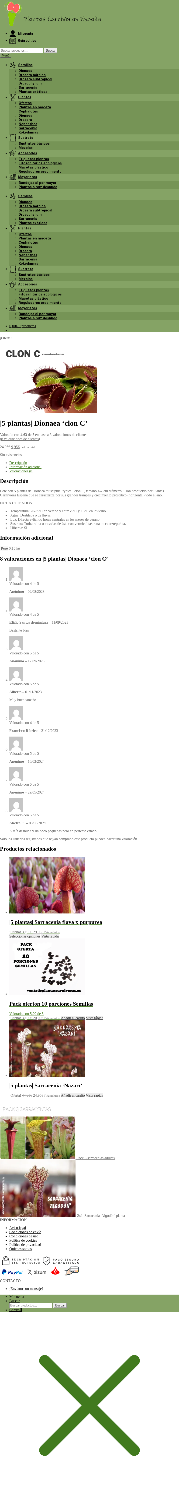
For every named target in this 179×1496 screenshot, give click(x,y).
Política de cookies (23, 1240)
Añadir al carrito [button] (73, 1018)
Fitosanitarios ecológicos (40, 163)
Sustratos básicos (34, 143)
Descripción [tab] (18, 463)
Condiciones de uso (23, 1236)
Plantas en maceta (35, 107)
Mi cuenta (16, 1297)
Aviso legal (17, 1228)
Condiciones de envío (25, 1232)
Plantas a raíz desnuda (38, 187)
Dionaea (25, 71)
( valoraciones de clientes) (20, 439)
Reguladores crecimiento (40, 171)
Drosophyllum (30, 83)
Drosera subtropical (35, 79)
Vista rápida (50, 936)
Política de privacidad (25, 1245)
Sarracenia (28, 87)
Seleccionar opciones (24, 936)
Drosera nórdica (32, 75)
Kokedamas (28, 132)
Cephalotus (28, 111)
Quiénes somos (20, 1249)
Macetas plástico (33, 167)
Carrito (15, 1310)
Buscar (50, 50)
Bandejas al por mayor (37, 183)
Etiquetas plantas (34, 159)
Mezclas (26, 148)
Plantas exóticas (33, 92)
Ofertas (25, 103)
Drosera (25, 120)
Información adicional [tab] (25, 467)
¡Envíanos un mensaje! (26, 1289)
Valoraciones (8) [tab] (21, 471)
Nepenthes (28, 124)
